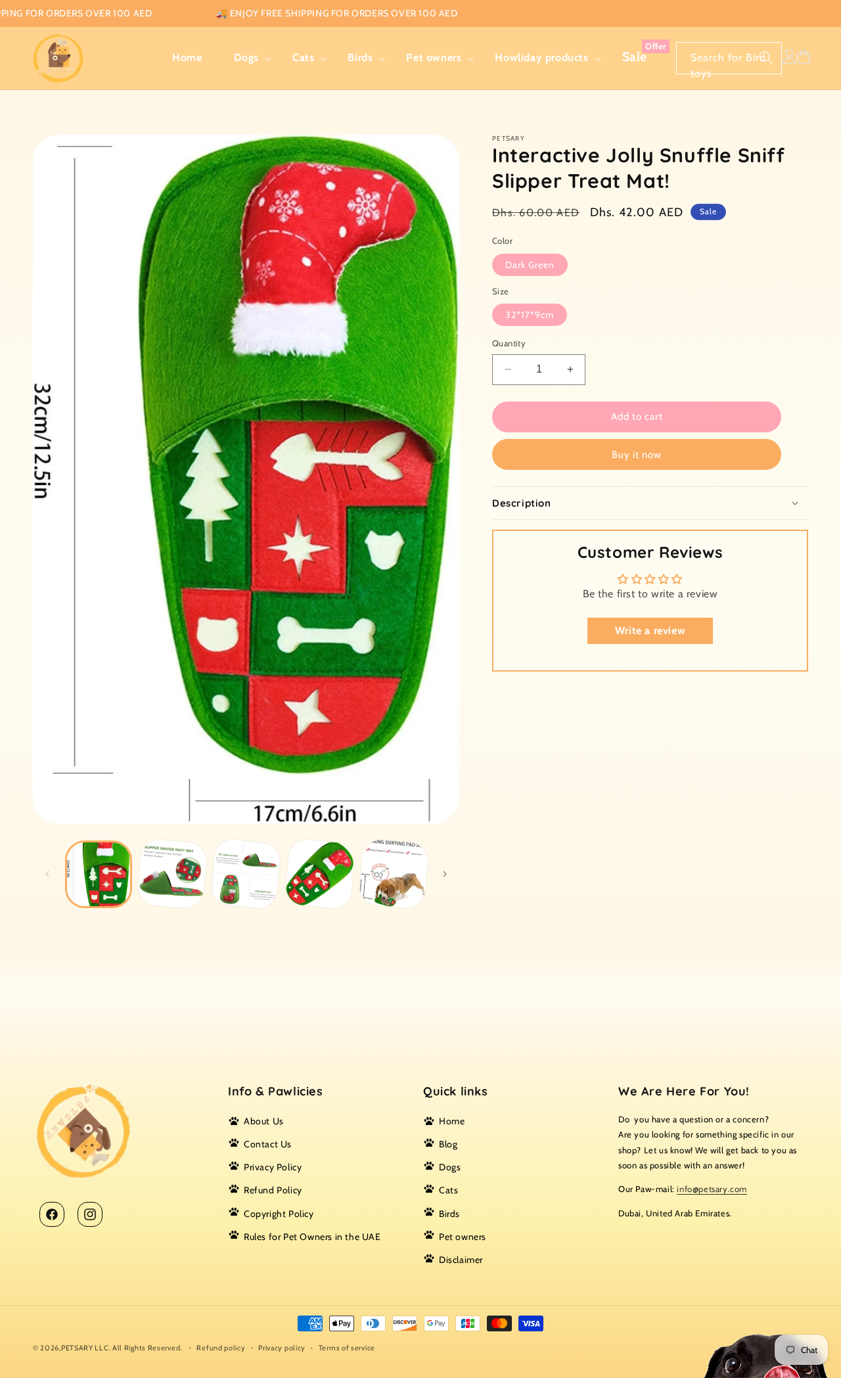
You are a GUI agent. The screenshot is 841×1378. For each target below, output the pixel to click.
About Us (264, 1121)
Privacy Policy (273, 1168)
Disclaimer (461, 1260)
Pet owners (462, 1237)
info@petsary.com (712, 1189)
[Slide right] (444, 874)
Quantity (509, 343)
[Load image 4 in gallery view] (319, 874)
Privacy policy (282, 1347)
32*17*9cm (529, 315)
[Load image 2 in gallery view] (172, 874)
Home (452, 1121)
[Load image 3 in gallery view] (246, 874)
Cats (448, 1191)
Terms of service (347, 1347)
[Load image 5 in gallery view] (393, 874)
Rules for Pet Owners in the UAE (312, 1237)
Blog (448, 1144)
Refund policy (220, 1347)
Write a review (650, 630)
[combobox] (729, 58)
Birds (449, 1214)
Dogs (450, 1168)
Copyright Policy (279, 1214)
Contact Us (268, 1144)
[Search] (766, 57)
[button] (247, 58)
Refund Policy (273, 1191)
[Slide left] (47, 874)
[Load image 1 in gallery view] (98, 873)
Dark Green (530, 265)
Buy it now (637, 455)
